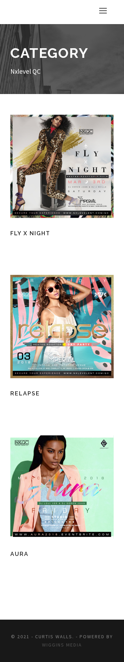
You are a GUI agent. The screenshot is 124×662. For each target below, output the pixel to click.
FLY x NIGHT (30, 233)
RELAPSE (25, 393)
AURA (19, 554)
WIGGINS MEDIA (62, 645)
